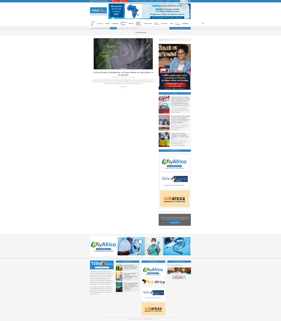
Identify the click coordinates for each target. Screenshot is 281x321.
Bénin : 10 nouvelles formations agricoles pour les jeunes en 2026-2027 (130, 267)
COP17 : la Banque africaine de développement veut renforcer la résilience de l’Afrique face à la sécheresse (131, 286)
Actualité (132, 77)
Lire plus (123, 86)
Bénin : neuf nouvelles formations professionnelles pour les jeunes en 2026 (130, 276)
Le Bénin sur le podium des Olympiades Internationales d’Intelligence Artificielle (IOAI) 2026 (179, 136)
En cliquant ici (174, 222)
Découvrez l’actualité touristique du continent (99, 28)
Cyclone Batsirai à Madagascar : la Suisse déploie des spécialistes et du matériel (123, 73)
